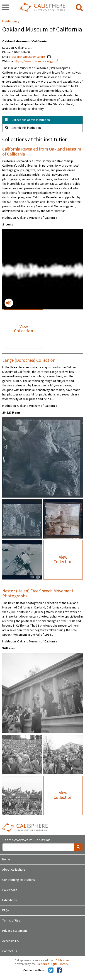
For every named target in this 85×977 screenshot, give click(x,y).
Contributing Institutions (18, 880)
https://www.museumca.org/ (34, 61)
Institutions (9, 21)
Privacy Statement (14, 931)
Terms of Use (11, 920)
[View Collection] (42, 417)
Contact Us (9, 951)
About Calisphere (13, 869)
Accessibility (10, 941)
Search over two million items (26, 840)
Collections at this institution (31, 120)
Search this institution (26, 128)
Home (6, 859)
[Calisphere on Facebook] (59, 970)
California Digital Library (52, 964)
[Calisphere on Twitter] (50, 970)
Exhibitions (9, 900)
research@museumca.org (28, 57)
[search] (79, 7)
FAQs (5, 910)
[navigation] (5, 7)
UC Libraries (62, 960)
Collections (9, 890)
